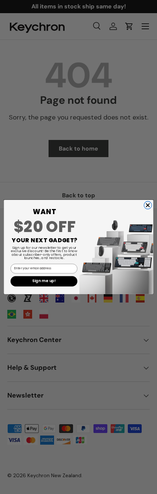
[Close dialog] (148, 205)
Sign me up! (43, 281)
